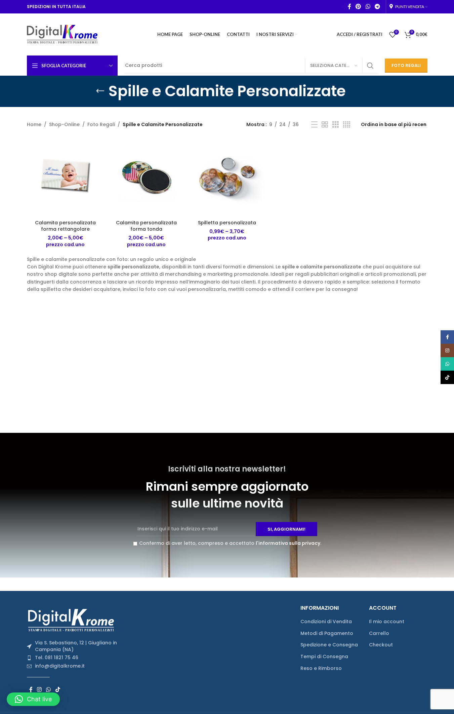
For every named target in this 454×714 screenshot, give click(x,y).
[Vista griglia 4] (346, 124)
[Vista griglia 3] (335, 124)
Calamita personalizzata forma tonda (146, 226)
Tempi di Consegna (324, 656)
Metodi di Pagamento (326, 633)
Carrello (379, 633)
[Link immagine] (73, 619)
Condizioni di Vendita (326, 621)
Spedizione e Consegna (329, 645)
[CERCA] (370, 65)
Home (34, 124)
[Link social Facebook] (349, 6)
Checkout (381, 645)
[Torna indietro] (100, 91)
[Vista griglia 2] (325, 124)
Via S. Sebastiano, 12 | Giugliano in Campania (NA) (76, 646)
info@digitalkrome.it (60, 666)
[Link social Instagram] (39, 690)
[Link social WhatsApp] (367, 6)
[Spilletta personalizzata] (226, 177)
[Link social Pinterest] (358, 6)
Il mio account (386, 621)
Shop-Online (64, 124)
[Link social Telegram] (377, 6)
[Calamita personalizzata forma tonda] (146, 177)
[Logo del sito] (62, 34)
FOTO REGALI (406, 65)
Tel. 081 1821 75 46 (56, 657)
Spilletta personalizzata (227, 222)
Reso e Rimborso (321, 668)
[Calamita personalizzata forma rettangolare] (65, 177)
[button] (33, 699)
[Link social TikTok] (57, 690)
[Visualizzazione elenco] (314, 124)
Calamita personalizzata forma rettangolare (65, 226)
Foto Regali (101, 124)
